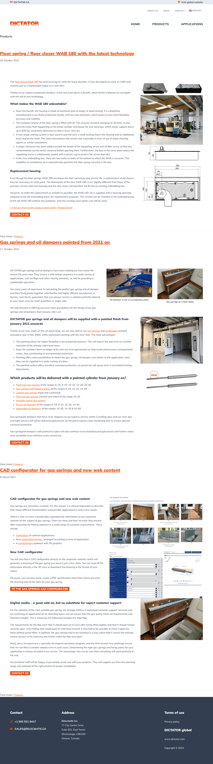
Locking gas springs (26, 392)
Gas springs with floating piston (33, 388)
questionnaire (25, 543)
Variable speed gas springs (30, 400)
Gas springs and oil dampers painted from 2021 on (55, 242)
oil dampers (111, 330)
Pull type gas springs (27, 396)
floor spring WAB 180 (26, 81)
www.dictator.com (174, 739)
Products (18, 236)
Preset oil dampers (26, 404)
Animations (22, 535)
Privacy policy (172, 721)
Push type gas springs (28, 384)
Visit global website (192, 2)
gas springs (93, 330)
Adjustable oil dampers (28, 408)
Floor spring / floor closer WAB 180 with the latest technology (67, 53)
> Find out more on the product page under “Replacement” (41, 207)
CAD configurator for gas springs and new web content (60, 470)
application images (32, 539)
